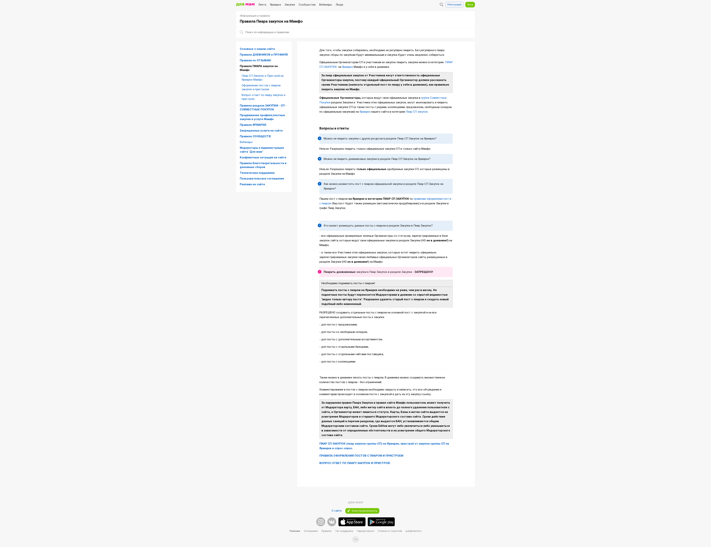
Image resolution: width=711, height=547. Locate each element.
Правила (326, 531)
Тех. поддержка (344, 531)
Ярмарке (347, 67)
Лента (262, 4)
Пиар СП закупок (417, 111)
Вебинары (325, 4)
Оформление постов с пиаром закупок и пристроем (261, 87)
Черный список (365, 531)
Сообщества (307, 4)
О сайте (337, 510)
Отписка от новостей (390, 531)
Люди (339, 4)
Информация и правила (255, 15)
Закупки (290, 4)
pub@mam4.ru (413, 531)
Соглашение (311, 531)
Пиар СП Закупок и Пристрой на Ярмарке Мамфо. (262, 77)
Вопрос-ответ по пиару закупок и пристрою (263, 97)
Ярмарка (275, 4)
